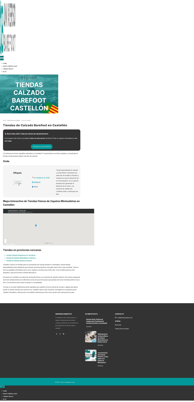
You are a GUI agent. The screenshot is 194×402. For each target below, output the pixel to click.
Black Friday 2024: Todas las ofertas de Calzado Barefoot (27, 134)
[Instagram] (56, 334)
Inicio (4, 120)
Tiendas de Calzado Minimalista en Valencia (20, 258)
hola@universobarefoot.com (125, 317)
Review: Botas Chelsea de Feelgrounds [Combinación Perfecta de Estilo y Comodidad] (96, 321)
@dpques (37, 182)
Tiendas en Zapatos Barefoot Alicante (19, 260)
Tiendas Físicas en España (13, 120)
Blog (4, 71)
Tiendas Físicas (8, 69)
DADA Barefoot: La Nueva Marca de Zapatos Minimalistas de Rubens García (103, 338)
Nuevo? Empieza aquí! (10, 66)
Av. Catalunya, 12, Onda (42, 177)
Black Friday (118, 325)
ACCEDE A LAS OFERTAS (41, 147)
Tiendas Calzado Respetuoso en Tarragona (20, 255)
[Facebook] (60, 334)
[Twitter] (63, 334)
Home (5, 63)
